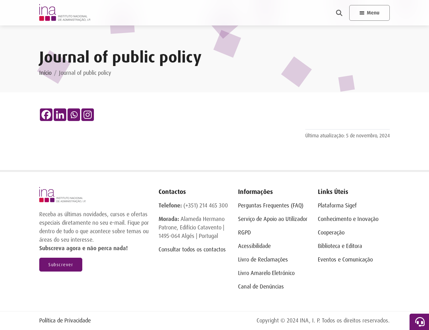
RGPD (244, 232)
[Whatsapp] (74, 114)
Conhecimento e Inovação (348, 219)
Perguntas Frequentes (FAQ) (270, 205)
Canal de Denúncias (261, 286)
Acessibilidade (254, 246)
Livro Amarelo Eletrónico (266, 273)
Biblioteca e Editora (340, 246)
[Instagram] (87, 114)
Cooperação (331, 232)
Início (45, 73)
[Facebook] (46, 114)
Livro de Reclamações (263, 259)
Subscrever (60, 264)
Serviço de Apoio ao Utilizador (272, 219)
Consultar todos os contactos (192, 249)
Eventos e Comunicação (345, 259)
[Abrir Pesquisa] (339, 12)
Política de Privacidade (65, 320)
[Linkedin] (60, 114)
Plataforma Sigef (337, 205)
